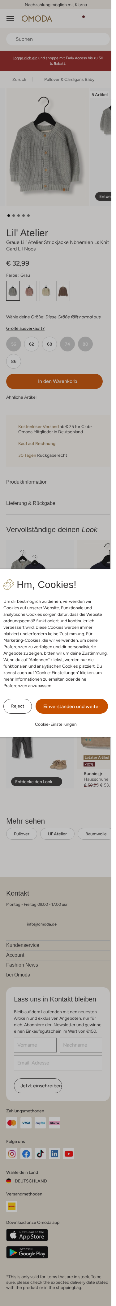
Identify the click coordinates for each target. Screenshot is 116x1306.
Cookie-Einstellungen (56, 724)
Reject (17, 705)
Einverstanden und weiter (71, 706)
